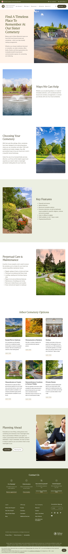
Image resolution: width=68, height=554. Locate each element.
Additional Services (24, 516)
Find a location (26, 492)
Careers (37, 510)
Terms (9, 549)
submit (59, 508)
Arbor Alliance (38, 516)
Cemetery (22, 510)
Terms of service (18, 535)
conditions (21, 552)
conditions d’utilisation (34, 551)
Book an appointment (11, 492)
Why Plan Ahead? (9, 510)
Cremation (22, 513)
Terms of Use (29, 548)
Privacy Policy (8, 535)
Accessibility (27, 535)
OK (64, 550)
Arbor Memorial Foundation (38, 520)
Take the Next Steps (10, 513)
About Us (37, 507)
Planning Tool (17, 449)
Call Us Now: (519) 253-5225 (41, 491)
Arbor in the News (39, 513)
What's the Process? (10, 507)
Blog (6, 516)
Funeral (22, 507)
